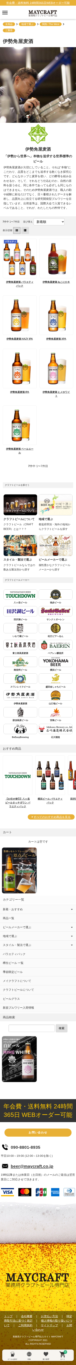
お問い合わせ (38, 1132)
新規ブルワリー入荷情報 (18, 1007)
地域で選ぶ (27, 24)
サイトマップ (49, 1325)
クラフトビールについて (18, 989)
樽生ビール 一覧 (13, 962)
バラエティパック (14, 954)
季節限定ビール (13, 972)
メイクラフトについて (17, 980)
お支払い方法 (49, 1316)
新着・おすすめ (13, 909)
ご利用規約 (25, 1325)
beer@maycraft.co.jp (32, 1166)
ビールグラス (11, 998)
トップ (8, 1316)
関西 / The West (50, 24)
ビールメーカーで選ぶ (17, 927)
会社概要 (26, 1316)
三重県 (9, 30)
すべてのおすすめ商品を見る (52, 817)
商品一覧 (8, 918)
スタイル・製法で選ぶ (17, 945)
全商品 (9, 24)
